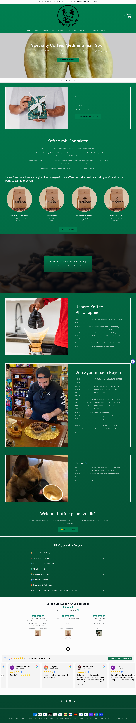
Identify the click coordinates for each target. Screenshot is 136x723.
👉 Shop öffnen (68, 529)
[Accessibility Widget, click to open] (133, 361)
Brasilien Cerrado (51, 215)
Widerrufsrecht (49, 718)
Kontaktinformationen (120, 718)
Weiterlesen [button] (75, 685)
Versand (80, 718)
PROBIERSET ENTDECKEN (88, 116)
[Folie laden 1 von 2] (66, 80)
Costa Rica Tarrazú (116, 215)
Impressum (89, 718)
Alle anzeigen (68, 229)
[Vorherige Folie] (61, 80)
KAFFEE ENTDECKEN (68, 60)
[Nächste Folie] (74, 80)
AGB (75, 718)
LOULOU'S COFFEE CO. (21, 718)
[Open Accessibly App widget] (68, 649)
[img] (68, 607)
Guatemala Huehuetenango (19, 215)
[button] (7, 15)
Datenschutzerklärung (64, 718)
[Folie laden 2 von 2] (69, 80)
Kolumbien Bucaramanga (84, 215)
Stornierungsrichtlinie (102, 718)
